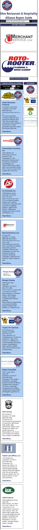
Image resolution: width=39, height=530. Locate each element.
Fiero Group (7, 412)
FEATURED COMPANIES (19, 25)
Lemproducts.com (8, 507)
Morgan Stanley (8, 280)
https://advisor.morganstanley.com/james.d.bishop (11, 290)
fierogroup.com (7, 419)
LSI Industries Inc (9, 191)
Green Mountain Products (8, 103)
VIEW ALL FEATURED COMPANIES (19, 78)
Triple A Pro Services (10, 327)
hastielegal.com (7, 463)
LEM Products (7, 497)
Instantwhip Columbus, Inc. (11, 149)
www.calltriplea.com (8, 335)
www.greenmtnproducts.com (11, 113)
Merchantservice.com (10, 233)
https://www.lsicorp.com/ (10, 198)
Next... (19, 86)
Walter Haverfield (9, 370)
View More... (7, 131)
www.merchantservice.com (11, 241)
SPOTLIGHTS (30, 83)
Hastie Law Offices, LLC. (11, 455)
